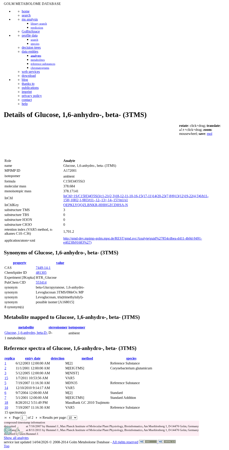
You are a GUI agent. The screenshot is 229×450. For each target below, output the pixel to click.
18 (6, 402)
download (29, 75)
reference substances (43, 63)
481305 (41, 272)
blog (25, 80)
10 (6, 407)
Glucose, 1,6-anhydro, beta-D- (26, 333)
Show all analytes (16, 438)
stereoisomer (58, 327)
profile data (30, 35)
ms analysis (30, 19)
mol (209, 134)
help (25, 104)
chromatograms (40, 67)
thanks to (28, 84)
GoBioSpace (31, 31)
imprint (27, 92)
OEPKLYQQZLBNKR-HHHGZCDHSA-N (95, 205)
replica (9, 358)
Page (17, 417)
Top (6, 446)
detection (57, 358)
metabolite (26, 327)
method (87, 358)
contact (27, 100)
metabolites (38, 59)
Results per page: (54, 417)
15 (6, 378)
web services (31, 71)
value (60, 263)
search (26, 15)
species (35, 43)
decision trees (31, 47)
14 (6, 388)
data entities (30, 51)
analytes (36, 55)
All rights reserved (125, 442)
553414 (41, 282)
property (19, 263)
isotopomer (76, 327)
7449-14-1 (43, 268)
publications (30, 88)
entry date (32, 358)
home (26, 11)
